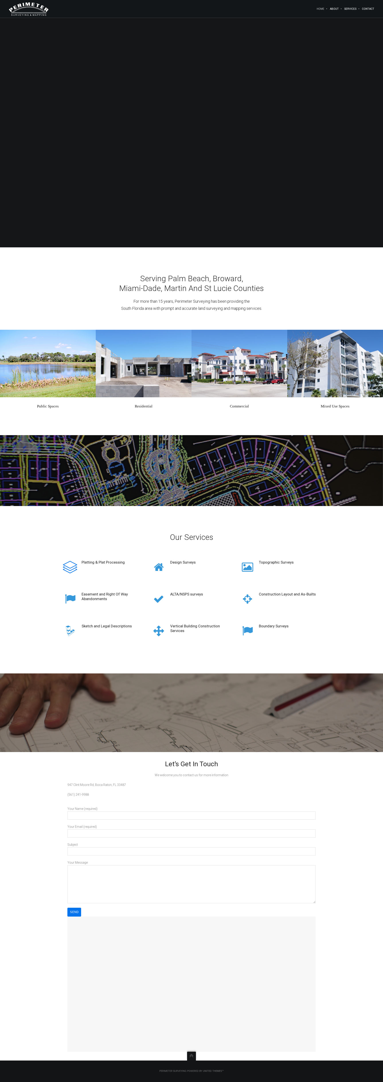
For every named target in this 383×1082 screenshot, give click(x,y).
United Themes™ (213, 1071)
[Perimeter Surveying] (28, 9)
